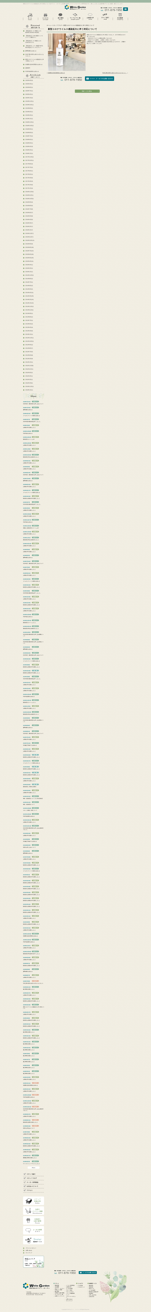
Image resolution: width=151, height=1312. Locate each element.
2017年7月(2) (29, 167)
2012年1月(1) (29, 362)
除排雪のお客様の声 (93, 1291)
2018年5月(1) (29, 143)
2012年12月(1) (29, 337)
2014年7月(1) (29, 282)
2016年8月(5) (29, 205)
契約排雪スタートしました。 (30, 622)
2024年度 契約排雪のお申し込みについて (33, 563)
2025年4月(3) (29, 80)
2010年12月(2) (29, 386)
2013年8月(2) (29, 317)
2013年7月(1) (29, 320)
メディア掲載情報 (70, 1293)
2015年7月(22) (29, 250)
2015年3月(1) (29, 264)
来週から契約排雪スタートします (31, 528)
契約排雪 (91, 1285)
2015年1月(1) (29, 271)
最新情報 (57, 1285)
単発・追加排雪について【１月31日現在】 (33, 798)
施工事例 (57, 1291)
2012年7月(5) (29, 351)
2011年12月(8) (29, 365)
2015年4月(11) (29, 261)
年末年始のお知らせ (28, 433)
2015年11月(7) (29, 237)
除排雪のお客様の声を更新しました (31, 498)
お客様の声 (68, 1287)
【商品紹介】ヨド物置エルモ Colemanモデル (33, 41)
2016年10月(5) (29, 198)
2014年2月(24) (29, 299)
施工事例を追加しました (29, 1067)
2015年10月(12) (29, 240)
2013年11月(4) (29, 310)
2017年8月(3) (29, 164)
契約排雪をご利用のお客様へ (30, 786)
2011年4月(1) (29, 376)
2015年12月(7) (29, 233)
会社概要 (57, 1287)
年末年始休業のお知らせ (32, 71)
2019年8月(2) (29, 108)
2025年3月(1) (29, 84)
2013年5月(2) (29, 324)
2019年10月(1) (29, 104)
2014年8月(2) (29, 278)
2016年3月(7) (29, 223)
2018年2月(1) (29, 150)
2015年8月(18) (29, 247)
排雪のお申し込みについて (29, 847)
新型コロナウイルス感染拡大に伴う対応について (34, 60)
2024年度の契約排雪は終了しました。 (32, 504)
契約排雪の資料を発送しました (30, 1122)
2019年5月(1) (29, 111)
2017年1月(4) (29, 188)
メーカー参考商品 (70, 1285)
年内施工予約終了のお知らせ (30, 745)
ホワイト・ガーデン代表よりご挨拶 (59, 1289)
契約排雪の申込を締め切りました (31, 457)
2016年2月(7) (29, 226)
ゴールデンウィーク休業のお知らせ (31, 415)
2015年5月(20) (29, 257)
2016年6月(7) (29, 212)
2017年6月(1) (29, 170)
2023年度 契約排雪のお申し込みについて (33, 655)
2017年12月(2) (29, 157)
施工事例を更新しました (29, 989)
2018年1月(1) (29, 153)
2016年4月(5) (29, 219)
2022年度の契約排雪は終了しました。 (32, 678)
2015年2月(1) (29, 268)
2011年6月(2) (29, 372)
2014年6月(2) (29, 285)
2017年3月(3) (29, 181)
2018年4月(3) (29, 146)
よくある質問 (69, 1288)
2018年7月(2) (29, 136)
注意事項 (91, 1293)
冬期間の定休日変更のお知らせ (56, 73)
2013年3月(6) (29, 330)
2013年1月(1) (29, 334)
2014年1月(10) (29, 303)
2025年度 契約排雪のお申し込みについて (33, 474)
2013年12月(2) (29, 306)
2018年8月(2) (29, 132)
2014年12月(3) (29, 275)
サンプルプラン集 (59, 1294)
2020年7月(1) (29, 90)
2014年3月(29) (29, 296)
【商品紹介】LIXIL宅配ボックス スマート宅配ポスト (34, 36)
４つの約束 (80, 1285)
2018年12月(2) (29, 122)
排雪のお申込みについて (29, 1128)
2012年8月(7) (29, 348)
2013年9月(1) (29, 313)
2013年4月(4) (29, 327)
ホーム (49, 25)
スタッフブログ (57, 25)
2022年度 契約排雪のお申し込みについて (33, 733)
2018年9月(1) (29, 129)
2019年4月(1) (29, 115)
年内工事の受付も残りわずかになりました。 (114, 73)
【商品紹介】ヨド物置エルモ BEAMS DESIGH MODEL (33, 31)
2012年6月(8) (29, 355)
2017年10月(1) (29, 160)
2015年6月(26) (29, 254)
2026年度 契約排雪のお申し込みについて (33, 403)
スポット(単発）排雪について (30, 810)
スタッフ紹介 (69, 1290)
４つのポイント (81, 1287)
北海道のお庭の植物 (59, 1292)
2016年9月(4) (29, 202)
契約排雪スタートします (29, 439)
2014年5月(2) (29, 289)
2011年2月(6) (29, 383)
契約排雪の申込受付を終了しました (31, 953)
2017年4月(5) (29, 177)
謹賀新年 (27, 68)
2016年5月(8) (29, 216)
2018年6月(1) (29, 139)
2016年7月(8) (29, 209)
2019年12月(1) (29, 101)
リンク (67, 1294)
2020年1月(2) (29, 97)
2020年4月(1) (29, 94)
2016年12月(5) (29, 191)
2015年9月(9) (29, 244)
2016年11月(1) (29, 195)
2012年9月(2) (29, 344)
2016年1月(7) (29, 230)
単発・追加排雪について (29, 804)
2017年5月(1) (29, 174)
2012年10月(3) (29, 341)
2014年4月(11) (29, 292)
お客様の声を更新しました (29, 427)
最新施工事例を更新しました (30, 1157)
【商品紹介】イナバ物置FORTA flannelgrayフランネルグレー (34, 46)
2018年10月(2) (29, 125)
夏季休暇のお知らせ (30, 51)
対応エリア (91, 1288)
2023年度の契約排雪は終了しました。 (32, 593)
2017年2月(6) (29, 184)
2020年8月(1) (29, 87)
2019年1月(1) (29, 118)
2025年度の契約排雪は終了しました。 (32, 421)
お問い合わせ (29, 1250)
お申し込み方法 (92, 1295)
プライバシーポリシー (31, 1248)
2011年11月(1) (29, 369)
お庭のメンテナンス (59, 1296)
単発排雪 (91, 1287)
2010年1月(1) (29, 390)
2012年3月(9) (29, 358)
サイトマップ (29, 1252)
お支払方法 (91, 1296)
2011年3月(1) (29, 379)
